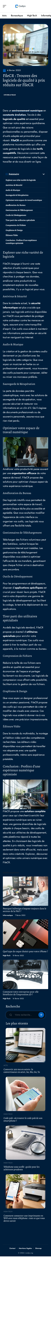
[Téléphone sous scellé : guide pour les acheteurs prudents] (25, 1143)
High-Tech (6, 955)
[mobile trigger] (5, 6)
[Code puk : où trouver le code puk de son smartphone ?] (25, 1094)
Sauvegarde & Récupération (17, 195)
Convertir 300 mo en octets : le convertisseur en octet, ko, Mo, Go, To (22, 1071)
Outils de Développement (16, 215)
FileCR (15, 140)
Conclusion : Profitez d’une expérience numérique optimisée (21, 241)
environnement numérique (27, 110)
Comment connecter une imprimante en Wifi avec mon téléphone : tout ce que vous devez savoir (24, 1218)
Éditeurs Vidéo (12, 235)
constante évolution (14, 115)
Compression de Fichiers (16, 225)
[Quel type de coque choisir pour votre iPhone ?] (25, 934)
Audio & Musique (13, 190)
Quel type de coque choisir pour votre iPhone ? (25, 951)
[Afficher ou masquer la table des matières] (32, 174)
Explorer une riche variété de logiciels (21, 180)
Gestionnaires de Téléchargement (19, 210)
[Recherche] (46, 6)
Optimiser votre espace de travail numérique (24, 200)
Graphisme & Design (14, 230)
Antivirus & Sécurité (14, 185)
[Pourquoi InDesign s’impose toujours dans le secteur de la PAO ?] (25, 891)
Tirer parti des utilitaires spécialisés (20, 220)
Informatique (10, 95)
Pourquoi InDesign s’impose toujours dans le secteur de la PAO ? (24, 910)
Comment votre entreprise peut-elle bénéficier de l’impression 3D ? (21, 993)
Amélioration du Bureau (16, 205)
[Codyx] (20, 6)
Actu (6, 1065)
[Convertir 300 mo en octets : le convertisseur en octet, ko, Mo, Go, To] (25, 1045)
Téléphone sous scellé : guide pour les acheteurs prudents (22, 1168)
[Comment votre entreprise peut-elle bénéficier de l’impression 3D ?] (25, 974)
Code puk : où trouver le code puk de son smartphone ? (23, 1119)
